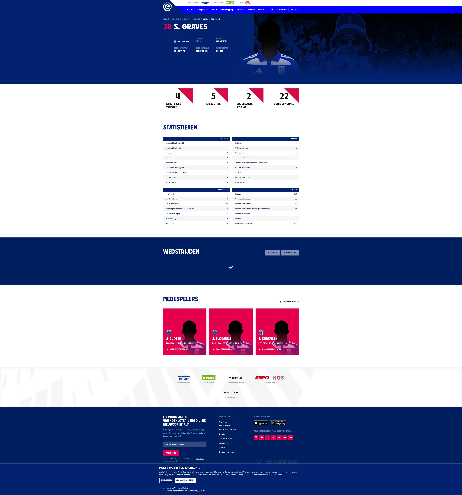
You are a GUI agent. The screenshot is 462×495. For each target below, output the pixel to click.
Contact (223, 447)
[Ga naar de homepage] (167, 6)
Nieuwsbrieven (225, 438)
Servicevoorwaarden (169, 461)
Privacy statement (227, 429)
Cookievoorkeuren (227, 452)
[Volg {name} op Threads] (279, 437)
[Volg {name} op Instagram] (256, 437)
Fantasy (251, 9)
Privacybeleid (200, 459)
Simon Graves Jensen (211, 19)
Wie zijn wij (224, 443)
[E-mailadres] (184, 444)
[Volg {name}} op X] (273, 437)
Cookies (222, 434)
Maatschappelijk (227, 9)
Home (165, 19)
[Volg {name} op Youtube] (284, 437)
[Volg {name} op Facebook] (261, 437)
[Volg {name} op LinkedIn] (290, 437)
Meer (260, 9)
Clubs (184, 19)
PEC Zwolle (195, 19)
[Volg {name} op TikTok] (267, 437)
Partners (240, 9)
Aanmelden (171, 453)
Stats (213, 9)
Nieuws (190, 9)
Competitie (201, 9)
